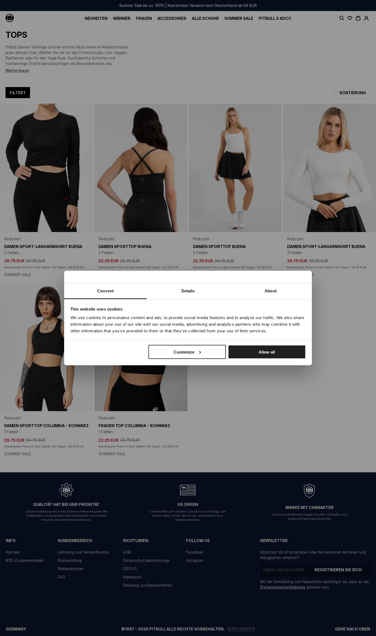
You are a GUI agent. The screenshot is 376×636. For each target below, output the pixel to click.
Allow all (266, 351)
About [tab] (271, 291)
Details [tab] (188, 291)
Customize (184, 351)
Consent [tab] (105, 291)
